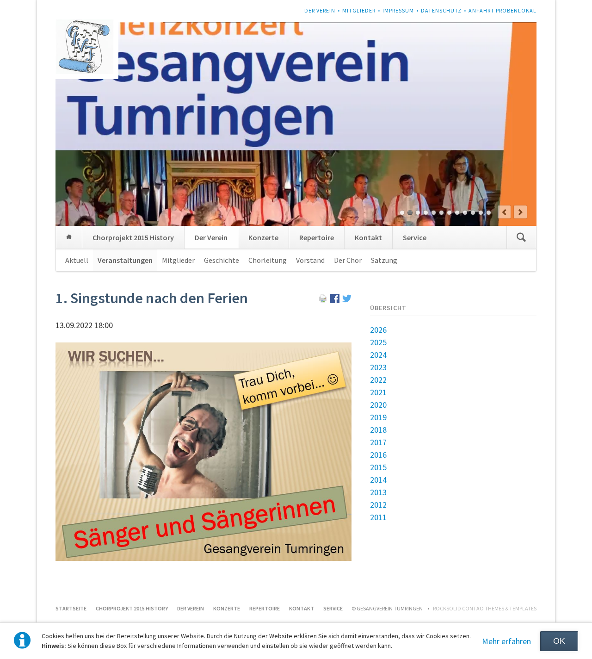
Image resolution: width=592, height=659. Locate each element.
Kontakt (368, 237)
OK (559, 641)
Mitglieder (359, 10)
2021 (378, 392)
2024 (378, 354)
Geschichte (221, 260)
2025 (378, 342)
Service (414, 237)
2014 (378, 479)
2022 (378, 379)
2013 (378, 492)
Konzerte (263, 237)
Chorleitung (267, 260)
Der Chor (348, 260)
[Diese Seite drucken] (322, 300)
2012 (378, 504)
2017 (378, 442)
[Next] (520, 212)
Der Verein (319, 10)
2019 (378, 417)
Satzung (384, 260)
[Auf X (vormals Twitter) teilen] (347, 300)
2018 (378, 429)
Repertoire (316, 237)
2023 (378, 367)
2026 (378, 329)
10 (473, 213)
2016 (378, 454)
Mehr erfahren (506, 641)
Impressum (398, 10)
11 (481, 213)
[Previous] (504, 212)
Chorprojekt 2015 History (133, 237)
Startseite (69, 237)
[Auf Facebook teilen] (334, 300)
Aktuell (76, 260)
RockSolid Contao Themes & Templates (484, 608)
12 (489, 213)
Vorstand (310, 260)
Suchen (521, 237)
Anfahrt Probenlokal (502, 10)
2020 (378, 404)
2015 (378, 467)
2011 (378, 517)
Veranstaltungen (125, 260)
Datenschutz (441, 10)
